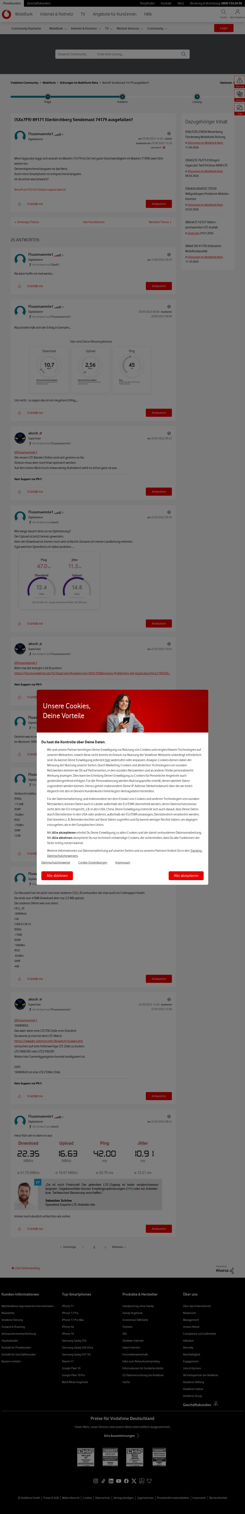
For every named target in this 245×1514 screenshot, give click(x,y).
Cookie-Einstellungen (92, 862)
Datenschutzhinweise (55, 862)
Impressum (122, 862)
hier (107, 760)
